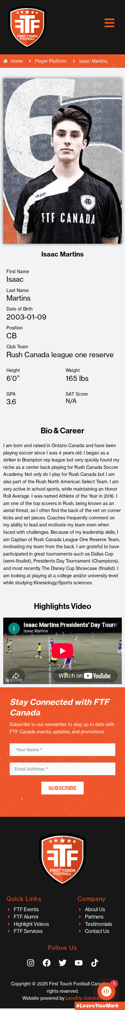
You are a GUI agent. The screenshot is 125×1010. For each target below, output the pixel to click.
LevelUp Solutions (84, 998)
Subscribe (62, 788)
